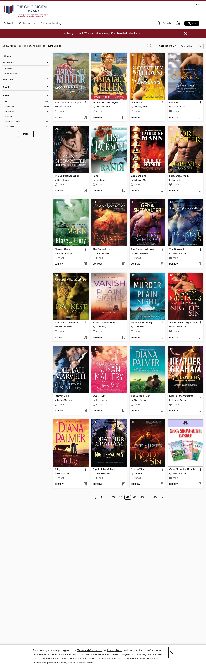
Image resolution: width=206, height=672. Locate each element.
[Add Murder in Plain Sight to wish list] (162, 338)
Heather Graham (179, 400)
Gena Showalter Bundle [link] (182, 469)
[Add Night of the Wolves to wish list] (124, 484)
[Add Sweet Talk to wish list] (124, 411)
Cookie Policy (84, 662)
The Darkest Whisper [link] (142, 249)
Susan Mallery (102, 400)
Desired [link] (173, 102)
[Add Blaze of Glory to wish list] (85, 264)
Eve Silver (138, 473)
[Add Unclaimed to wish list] (162, 117)
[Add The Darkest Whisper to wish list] (162, 264)
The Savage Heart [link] (140, 396)
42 (135, 497)
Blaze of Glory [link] (62, 249)
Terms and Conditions (89, 650)
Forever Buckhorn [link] (179, 176)
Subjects (9, 23)
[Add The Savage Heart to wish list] (162, 411)
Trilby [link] (58, 469)
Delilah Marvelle (64, 400)
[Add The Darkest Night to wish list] (124, 264)
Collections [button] (26, 23)
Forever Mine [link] (62, 396)
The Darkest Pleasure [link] (66, 322)
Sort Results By (167, 45)
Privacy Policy (114, 650)
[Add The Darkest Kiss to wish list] (200, 264)
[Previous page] (95, 497)
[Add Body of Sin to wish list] (162, 484)
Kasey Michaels (179, 327)
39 (113, 497)
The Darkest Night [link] (103, 249)
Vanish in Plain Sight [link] (104, 322)
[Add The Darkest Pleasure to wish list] (85, 338)
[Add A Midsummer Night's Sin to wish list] (200, 338)
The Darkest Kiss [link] (178, 249)
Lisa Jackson (101, 180)
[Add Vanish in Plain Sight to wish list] (124, 338)
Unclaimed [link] (137, 102)
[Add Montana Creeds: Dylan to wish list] (124, 117)
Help (197, 4)
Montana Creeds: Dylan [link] (106, 102)
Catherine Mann (141, 180)
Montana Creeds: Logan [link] (68, 102)
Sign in (192, 23)
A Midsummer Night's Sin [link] (183, 322)
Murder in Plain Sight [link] (142, 322)
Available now (11, 74)
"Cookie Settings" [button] (77, 658)
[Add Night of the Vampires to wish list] (200, 411)
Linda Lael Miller (64, 106)
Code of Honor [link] (139, 176)
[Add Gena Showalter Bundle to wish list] (200, 484)
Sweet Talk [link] (99, 396)
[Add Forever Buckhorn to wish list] (200, 191)
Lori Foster (177, 180)
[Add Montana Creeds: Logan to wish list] (85, 117)
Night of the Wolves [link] (104, 469)
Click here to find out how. (126, 33)
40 (120, 497)
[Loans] (178, 24)
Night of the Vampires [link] (181, 396)
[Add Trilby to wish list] (85, 484)
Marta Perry (101, 327)
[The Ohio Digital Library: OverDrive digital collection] (26, 11)
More (25, 134)
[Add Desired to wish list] (200, 117)
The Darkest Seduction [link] (67, 176)
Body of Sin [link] (137, 469)
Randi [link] (96, 176)
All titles (8, 69)
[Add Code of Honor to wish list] (162, 191)
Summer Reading (51, 23)
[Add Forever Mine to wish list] (85, 411)
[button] (163, 24)
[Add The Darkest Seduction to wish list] (85, 191)
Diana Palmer (140, 400)
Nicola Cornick (178, 106)
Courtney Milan (140, 106)
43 (142, 497)
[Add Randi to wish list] (124, 191)
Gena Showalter (64, 180)
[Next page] (162, 497)
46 (155, 497)
